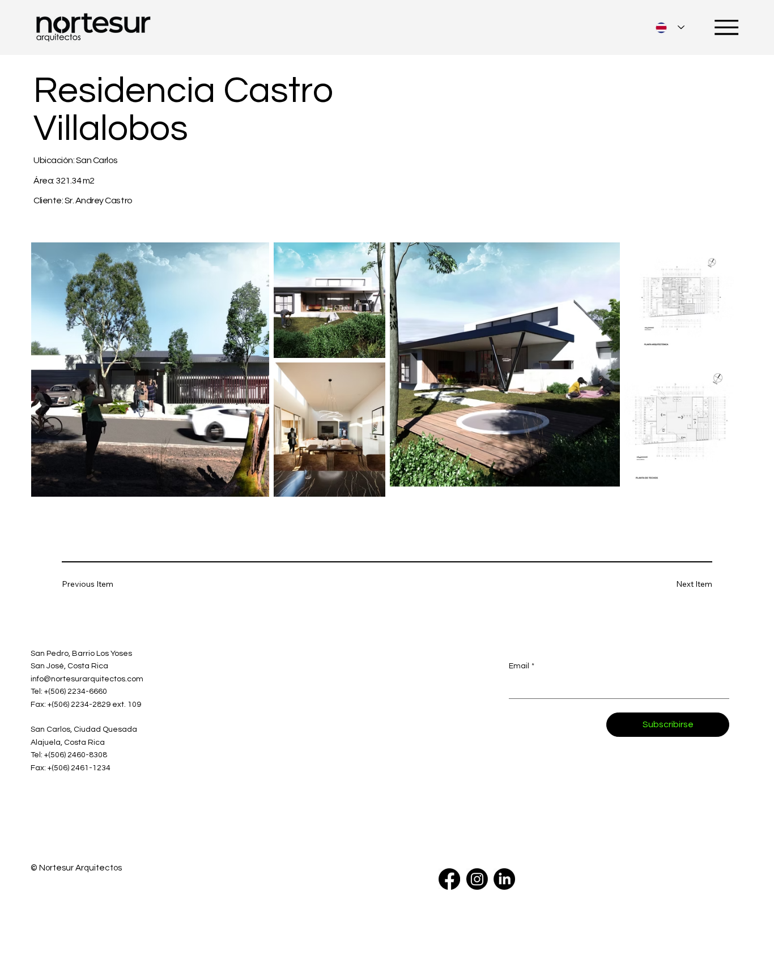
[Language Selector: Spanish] (670, 27)
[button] (95, 584)
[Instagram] (477, 879)
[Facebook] (449, 879)
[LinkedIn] (504, 879)
